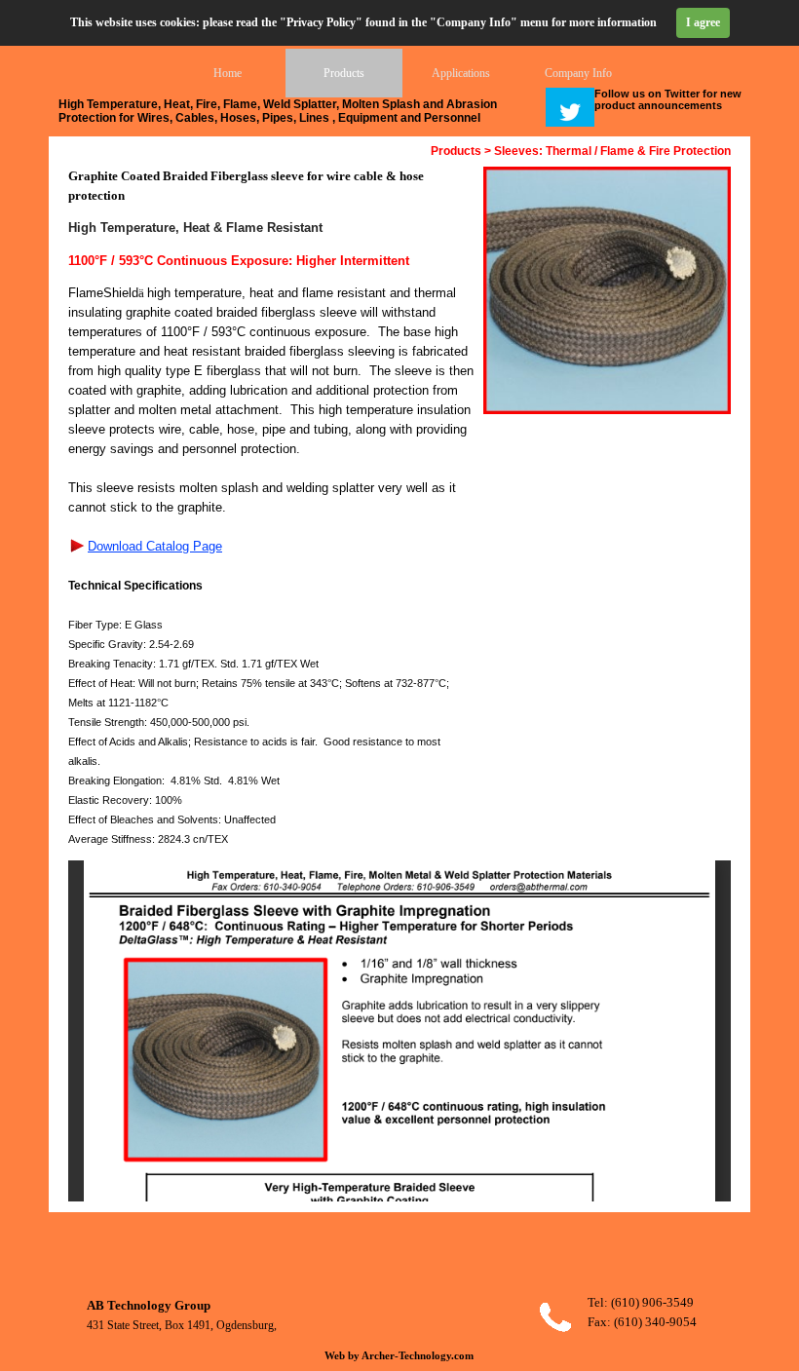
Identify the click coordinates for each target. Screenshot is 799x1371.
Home (227, 73)
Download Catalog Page (155, 546)
